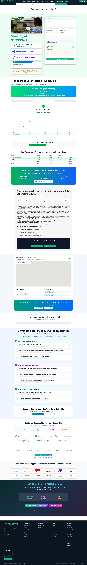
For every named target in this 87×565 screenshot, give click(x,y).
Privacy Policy (65, 563)
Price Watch (69, 525)
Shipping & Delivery (70, 541)
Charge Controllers (27, 532)
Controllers (46, 1)
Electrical (61, 1)
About (53, 563)
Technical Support (70, 547)
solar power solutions (66, 207)
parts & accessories (53, 225)
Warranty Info (69, 545)
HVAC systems (48, 221)
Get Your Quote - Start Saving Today (43, 455)
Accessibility (60, 563)
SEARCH (57, 4)
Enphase (54, 529)
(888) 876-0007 (9, 552)
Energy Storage (26, 529)
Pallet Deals (40, 527)
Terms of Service (69, 563)
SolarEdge (54, 527)
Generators (51, 1)
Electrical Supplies (27, 538)
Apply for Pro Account (49, 246)
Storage (38, 1)
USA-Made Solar (41, 529)
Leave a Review (69, 527)
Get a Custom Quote (37, 246)
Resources (66, 1)
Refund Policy (81, 563)
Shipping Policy (75, 563)
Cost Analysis (62, 322)
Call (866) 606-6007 (39, 307)
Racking (42, 1)
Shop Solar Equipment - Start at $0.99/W (44, 181)
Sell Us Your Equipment (71, 532)
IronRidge (54, 532)
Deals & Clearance (41, 525)
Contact (56, 563)
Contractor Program (70, 529)
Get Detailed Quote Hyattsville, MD (60, 59)
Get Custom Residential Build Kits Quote (38, 144)
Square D (54, 536)
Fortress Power (55, 534)
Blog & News (69, 538)
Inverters (33, 1)
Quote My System (82, 1)
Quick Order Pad (70, 534)
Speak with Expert (53, 144)
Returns (68, 543)
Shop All (24, 1)
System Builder (69, 536)
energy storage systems (22, 213)
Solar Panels (29, 1)
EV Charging (57, 1)
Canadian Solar (55, 538)
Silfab (54, 525)
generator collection (54, 217)
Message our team (9, 556)
